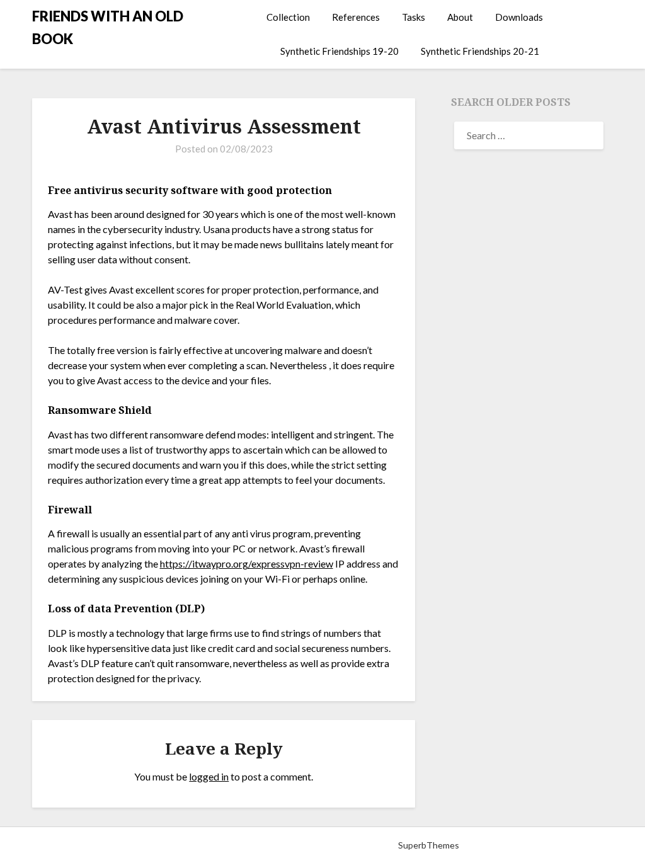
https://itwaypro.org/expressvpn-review (246, 563)
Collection (288, 17)
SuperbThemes (428, 845)
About (460, 17)
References (356, 17)
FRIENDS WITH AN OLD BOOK (107, 27)
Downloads (519, 17)
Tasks (413, 17)
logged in (209, 776)
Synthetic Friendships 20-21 (480, 51)
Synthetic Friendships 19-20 (339, 51)
